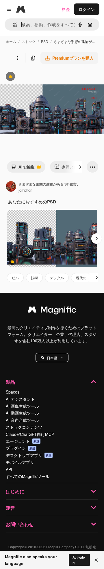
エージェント (22, 441)
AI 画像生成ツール (22, 406)
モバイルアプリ (20, 462)
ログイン (87, 9)
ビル (15, 277)
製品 (10, 382)
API (9, 469)
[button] (52, 357)
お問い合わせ (20, 524)
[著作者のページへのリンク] (11, 187)
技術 (34, 277)
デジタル (57, 277)
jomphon (25, 190)
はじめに (15, 491)
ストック (29, 41)
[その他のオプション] (17, 58)
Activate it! (79, 560)
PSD (44, 41)
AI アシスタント (20, 399)
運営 (10, 507)
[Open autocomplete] (13, 24)
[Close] (96, 560)
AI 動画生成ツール (22, 413)
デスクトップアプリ (28, 455)
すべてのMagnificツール (27, 476)
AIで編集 (23, 168)
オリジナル (40, 77)
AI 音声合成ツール (22, 420)
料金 (66, 9)
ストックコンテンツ (24, 427)
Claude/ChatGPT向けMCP (30, 434)
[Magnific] (52, 311)
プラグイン (20, 448)
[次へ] (80, 167)
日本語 (52, 357)
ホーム (11, 41)
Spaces (12, 392)
